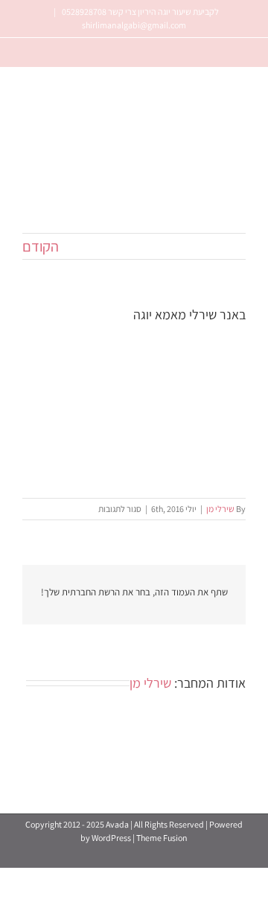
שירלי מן (220, 508)
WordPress (111, 837)
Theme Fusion (162, 837)
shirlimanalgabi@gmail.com (134, 25)
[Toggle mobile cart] (51, 202)
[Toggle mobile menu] (28, 202)
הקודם (40, 246)
